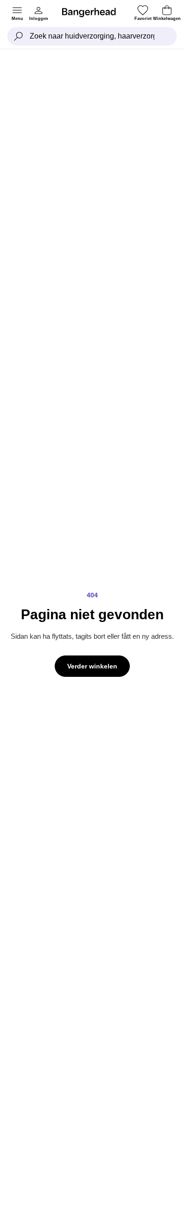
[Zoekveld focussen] (18, 36)
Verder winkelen (92, 666)
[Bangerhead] (92, 12)
